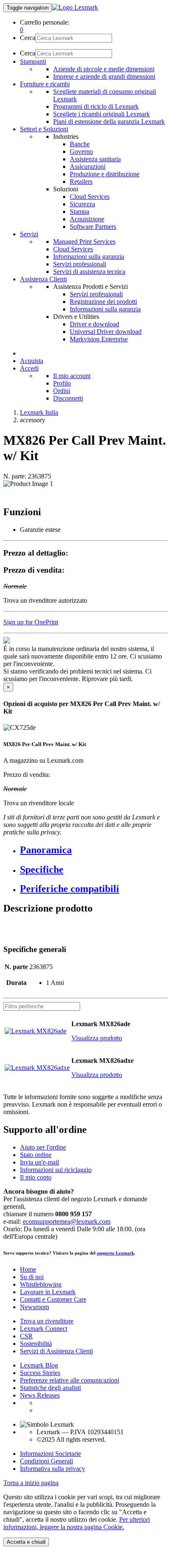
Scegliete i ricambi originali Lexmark (101, 114)
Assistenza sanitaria (95, 159)
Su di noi (32, 1276)
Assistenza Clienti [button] (43, 279)
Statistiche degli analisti (50, 1387)
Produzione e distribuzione (104, 174)
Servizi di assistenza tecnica (89, 271)
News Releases (40, 1395)
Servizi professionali (79, 264)
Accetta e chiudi (26, 1542)
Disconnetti (68, 398)
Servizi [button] (29, 234)
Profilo (62, 383)
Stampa (79, 211)
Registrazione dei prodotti (103, 301)
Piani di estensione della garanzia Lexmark (109, 121)
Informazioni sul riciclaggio (56, 1169)
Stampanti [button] (33, 61)
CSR (26, 1336)
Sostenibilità (36, 1343)
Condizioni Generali (46, 1461)
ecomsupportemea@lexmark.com (66, 1221)
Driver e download (94, 324)
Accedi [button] (29, 368)
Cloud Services (90, 196)
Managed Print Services (84, 241)
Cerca (27, 37)
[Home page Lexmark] (75, 7)
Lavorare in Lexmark (48, 1291)
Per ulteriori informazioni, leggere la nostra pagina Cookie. (76, 1523)
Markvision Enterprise (99, 339)
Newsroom (34, 1306)
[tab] (94, 850)
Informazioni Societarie (50, 1453)
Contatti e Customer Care (53, 1299)
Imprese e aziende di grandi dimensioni (104, 76)
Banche (80, 144)
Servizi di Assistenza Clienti (56, 1351)
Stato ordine (35, 1154)
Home (28, 1269)
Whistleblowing (40, 1284)
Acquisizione (87, 219)
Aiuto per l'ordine (43, 1147)
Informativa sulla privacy (52, 1468)
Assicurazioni (87, 166)
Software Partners (93, 226)
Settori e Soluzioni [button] (44, 129)
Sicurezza (82, 204)
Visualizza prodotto (96, 1038)
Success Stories (40, 1372)
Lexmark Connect (43, 1328)
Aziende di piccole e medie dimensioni (103, 69)
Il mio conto (35, 1177)
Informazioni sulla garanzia (88, 256)
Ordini (61, 390)
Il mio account (71, 375)
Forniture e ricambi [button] (45, 84)
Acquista (31, 360)
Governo (81, 151)
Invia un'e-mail (39, 1162)
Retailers (81, 181)
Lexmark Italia (39, 412)
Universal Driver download (106, 331)
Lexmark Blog (39, 1365)
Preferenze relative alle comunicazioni (69, 1380)
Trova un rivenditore (46, 1321)
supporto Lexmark (115, 1252)
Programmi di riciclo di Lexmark (96, 106)
